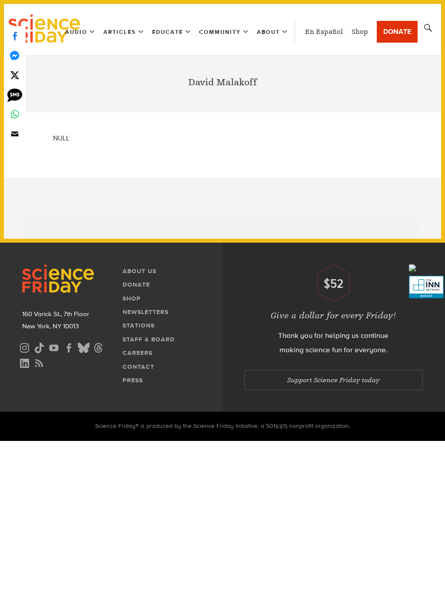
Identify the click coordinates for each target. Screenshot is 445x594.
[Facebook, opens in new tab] (68, 346)
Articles (119, 32)
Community (220, 32)
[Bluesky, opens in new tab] (83, 346)
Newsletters (146, 312)
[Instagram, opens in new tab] (24, 346)
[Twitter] (15, 75)
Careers (138, 353)
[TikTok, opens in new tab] (39, 346)
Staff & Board (149, 339)
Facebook (15, 36)
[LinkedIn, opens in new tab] (24, 362)
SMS (15, 94)
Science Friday (44, 29)
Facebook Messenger (15, 55)
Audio (76, 32)
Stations (139, 325)
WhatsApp (15, 114)
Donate (397, 31)
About (268, 32)
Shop (360, 32)
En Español (324, 32)
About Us (139, 271)
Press (133, 380)
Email (15, 133)
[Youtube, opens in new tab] (53, 346)
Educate (167, 32)
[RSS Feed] (39, 362)
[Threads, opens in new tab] (98, 346)
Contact (138, 366)
